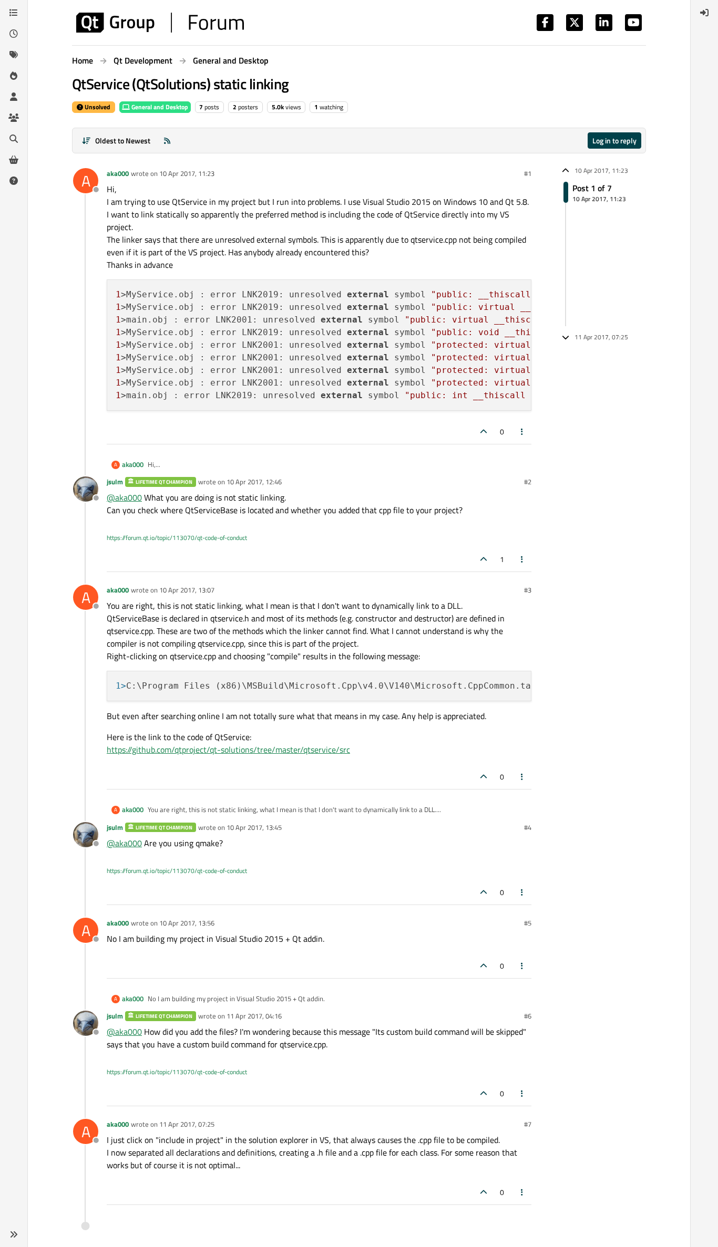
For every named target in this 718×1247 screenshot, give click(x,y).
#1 (527, 173)
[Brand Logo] (160, 23)
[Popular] (13, 75)
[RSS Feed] (167, 140)
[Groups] (13, 117)
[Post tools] (522, 431)
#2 (527, 481)
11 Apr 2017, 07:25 (186, 1124)
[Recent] (13, 33)
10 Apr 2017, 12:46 (254, 481)
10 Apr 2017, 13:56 (186, 923)
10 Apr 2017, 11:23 (186, 173)
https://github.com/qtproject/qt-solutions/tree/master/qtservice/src (228, 749)
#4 (527, 827)
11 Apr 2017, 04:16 (254, 1016)
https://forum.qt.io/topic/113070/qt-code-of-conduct (177, 538)
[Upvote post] (483, 431)
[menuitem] (704, 12)
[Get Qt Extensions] (13, 159)
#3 (527, 590)
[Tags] (13, 54)
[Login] (704, 12)
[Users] (13, 96)
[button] (13, 1234)
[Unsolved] (13, 180)
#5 (527, 923)
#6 (527, 1016)
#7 (527, 1124)
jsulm (115, 481)
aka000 (118, 173)
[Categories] (13, 12)
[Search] (13, 138)
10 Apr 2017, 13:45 (254, 827)
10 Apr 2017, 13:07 (186, 590)
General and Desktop (159, 107)
